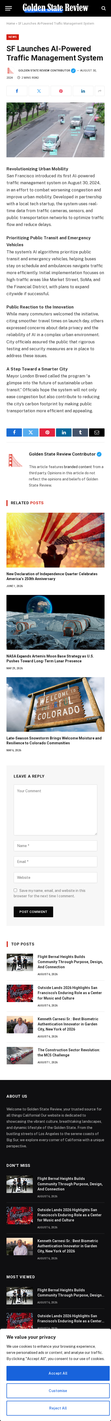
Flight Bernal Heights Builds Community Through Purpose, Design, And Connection (70, 962)
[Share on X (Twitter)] (39, 91)
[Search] (103, 8)
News (13, 37)
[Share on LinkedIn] (83, 91)
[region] (55, 1375)
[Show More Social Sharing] (100, 91)
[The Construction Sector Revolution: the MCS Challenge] (20, 1055)
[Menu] (8, 8)
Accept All (58, 1373)
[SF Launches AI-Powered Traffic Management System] (55, 129)
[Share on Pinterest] (61, 91)
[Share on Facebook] (16, 91)
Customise (58, 1391)
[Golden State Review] (55, 8)
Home (10, 23)
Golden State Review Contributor (47, 70)
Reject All (58, 1408)
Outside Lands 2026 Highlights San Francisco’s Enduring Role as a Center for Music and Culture (70, 993)
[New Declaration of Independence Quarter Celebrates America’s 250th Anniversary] (55, 540)
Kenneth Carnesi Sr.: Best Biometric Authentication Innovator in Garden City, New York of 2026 (68, 1024)
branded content (78, 467)
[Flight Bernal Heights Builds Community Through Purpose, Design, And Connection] (20, 962)
